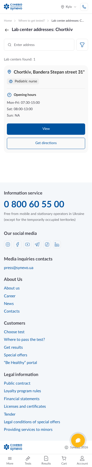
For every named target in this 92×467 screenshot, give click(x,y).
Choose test (14, 332)
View (46, 129)
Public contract (17, 383)
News (9, 304)
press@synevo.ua (18, 268)
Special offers (15, 355)
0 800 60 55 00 (34, 204)
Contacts (12, 311)
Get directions (46, 143)
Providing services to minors (28, 430)
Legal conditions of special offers (32, 422)
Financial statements (21, 399)
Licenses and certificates (25, 406)
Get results (13, 347)
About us (12, 288)
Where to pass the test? (24, 340)
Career (9, 296)
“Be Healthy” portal (20, 363)
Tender (9, 414)
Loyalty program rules (22, 391)
